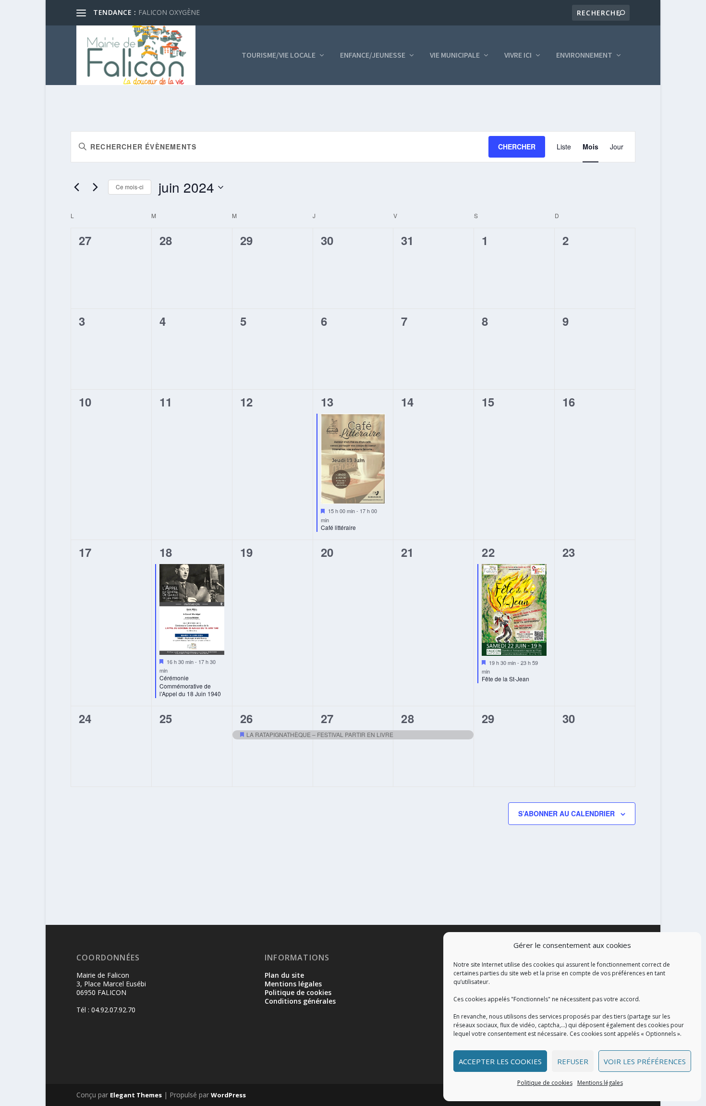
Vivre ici (518, 55)
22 (488, 552)
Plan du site (284, 975)
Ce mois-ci (130, 187)
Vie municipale (455, 55)
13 (327, 401)
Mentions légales (600, 1083)
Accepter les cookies (500, 1061)
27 (327, 718)
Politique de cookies (544, 1083)
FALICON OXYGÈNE (169, 12)
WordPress (228, 1095)
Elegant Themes (136, 1095)
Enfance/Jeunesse (372, 55)
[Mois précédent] (76, 187)
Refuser (572, 1061)
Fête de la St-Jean (505, 679)
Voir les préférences (645, 1061)
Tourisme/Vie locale (279, 55)
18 (165, 552)
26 (246, 718)
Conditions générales (300, 1001)
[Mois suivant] (95, 187)
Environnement (584, 55)
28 (407, 718)
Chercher (517, 146)
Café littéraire (338, 527)
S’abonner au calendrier (566, 813)
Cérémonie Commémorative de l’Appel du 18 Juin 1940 (190, 686)
